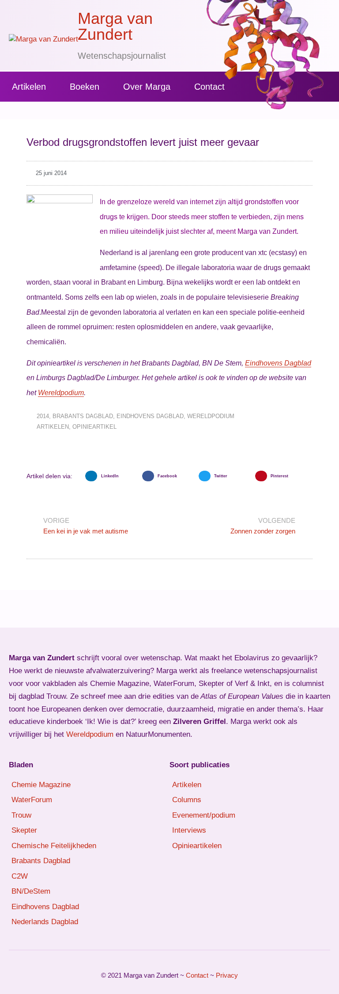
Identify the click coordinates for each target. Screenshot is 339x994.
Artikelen (29, 86)
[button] (111, 476)
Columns (186, 800)
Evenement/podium (203, 815)
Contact (209, 86)
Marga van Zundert (115, 26)
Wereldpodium (61, 392)
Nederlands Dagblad (44, 922)
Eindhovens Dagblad (278, 363)
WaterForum (31, 800)
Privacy (227, 975)
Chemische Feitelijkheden (53, 846)
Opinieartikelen (197, 846)
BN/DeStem (30, 891)
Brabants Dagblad (83, 416)
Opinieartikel (94, 426)
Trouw (21, 815)
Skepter (24, 830)
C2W (19, 876)
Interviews (189, 830)
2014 (43, 416)
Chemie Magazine (41, 785)
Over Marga (146, 86)
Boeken (84, 86)
